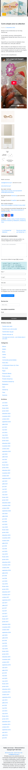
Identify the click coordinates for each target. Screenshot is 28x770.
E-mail (3, 277)
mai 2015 (4, 675)
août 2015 (4, 667)
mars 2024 (5, 405)
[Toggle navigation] (4, 14)
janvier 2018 (5, 589)
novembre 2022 (6, 446)
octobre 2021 (5, 475)
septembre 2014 (6, 697)
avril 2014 (4, 710)
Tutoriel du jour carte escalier (9, 329)
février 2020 (5, 529)
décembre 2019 (6, 535)
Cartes (13, 219)
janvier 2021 (5, 500)
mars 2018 (5, 583)
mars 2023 (5, 435)
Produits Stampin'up (20, 219)
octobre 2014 (5, 694)
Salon (3, 387)
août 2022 (4, 454)
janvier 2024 (5, 411)
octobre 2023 (5, 419)
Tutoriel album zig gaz (8, 331)
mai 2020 (4, 521)
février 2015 (5, 683)
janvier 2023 (5, 440)
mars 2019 (5, 554)
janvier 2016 (5, 654)
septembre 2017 (6, 600)
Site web (3, 282)
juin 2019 (4, 546)
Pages (3, 370)
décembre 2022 (6, 443)
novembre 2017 (6, 594)
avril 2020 (4, 524)
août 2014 (4, 700)
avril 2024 (4, 402)
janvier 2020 (5, 532)
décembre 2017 (6, 592)
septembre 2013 (6, 729)
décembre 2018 (6, 562)
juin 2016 (4, 640)
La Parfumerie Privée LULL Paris (10, 365)
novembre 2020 (6, 505)
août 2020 (4, 513)
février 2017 (5, 619)
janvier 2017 (5, 621)
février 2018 (5, 586)
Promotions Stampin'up (7, 220)
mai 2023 (4, 429)
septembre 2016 (6, 632)
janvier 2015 (5, 686)
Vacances (4, 395)
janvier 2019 (5, 559)
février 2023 (5, 438)
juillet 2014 (5, 702)
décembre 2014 (6, 689)
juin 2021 (4, 486)
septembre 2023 (6, 421)
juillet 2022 (5, 456)
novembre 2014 (6, 692)
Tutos (2, 222)
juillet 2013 (5, 735)
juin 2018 (4, 575)
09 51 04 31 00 (18, 752)
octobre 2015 (5, 662)
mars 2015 (5, 681)
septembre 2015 (6, 664)
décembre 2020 (6, 502)
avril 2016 (4, 646)
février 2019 (5, 556)
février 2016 (5, 651)
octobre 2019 (5, 540)
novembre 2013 (6, 724)
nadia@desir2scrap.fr (6, 182)
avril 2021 (4, 492)
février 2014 (5, 716)
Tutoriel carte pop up (7, 334)
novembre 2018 (6, 564)
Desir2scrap (14, 195)
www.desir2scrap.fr (6, 186)
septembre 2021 (6, 478)
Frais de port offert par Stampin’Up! (21, 231)
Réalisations (16, 220)
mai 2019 (4, 548)
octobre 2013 (5, 727)
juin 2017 (4, 608)
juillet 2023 (5, 424)
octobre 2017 (5, 597)
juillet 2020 (5, 516)
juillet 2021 (5, 483)
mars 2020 (5, 527)
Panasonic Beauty (6, 373)
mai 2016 (4, 643)
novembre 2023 (6, 416)
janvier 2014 (5, 719)
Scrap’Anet (13, 200)
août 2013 (4, 732)
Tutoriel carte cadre (7, 326)
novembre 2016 (6, 627)
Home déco (5, 362)
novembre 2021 (6, 473)
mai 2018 (4, 578)
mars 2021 (5, 494)
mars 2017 (5, 616)
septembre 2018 (6, 570)
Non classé (5, 368)
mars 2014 (5, 713)
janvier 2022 (5, 467)
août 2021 (4, 481)
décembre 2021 (6, 470)
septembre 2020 (6, 510)
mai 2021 (4, 489)
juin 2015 (4, 673)
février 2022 (5, 465)
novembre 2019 (6, 538)
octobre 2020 (5, 508)
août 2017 (4, 602)
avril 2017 (4, 613)
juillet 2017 (5, 605)
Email (2, 312)
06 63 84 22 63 (9, 752)
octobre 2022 (5, 448)
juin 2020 (4, 519)
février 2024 (5, 408)
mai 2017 (4, 610)
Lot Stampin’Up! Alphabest (6, 231)
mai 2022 (4, 459)
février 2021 (5, 497)
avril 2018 (4, 581)
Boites (3, 351)
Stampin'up (23, 220)
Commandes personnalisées (9, 360)
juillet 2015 (5, 670)
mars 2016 (5, 648)
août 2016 (4, 635)
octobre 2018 (5, 567)
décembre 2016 (6, 624)
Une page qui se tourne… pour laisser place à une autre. (13, 337)
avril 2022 (4, 462)
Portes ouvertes (6, 376)
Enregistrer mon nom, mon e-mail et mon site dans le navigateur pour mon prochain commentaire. (14, 290)
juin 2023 (4, 427)
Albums (4, 346)
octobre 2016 (5, 629)
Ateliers (9, 219)
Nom (2, 271)
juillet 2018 (5, 573)
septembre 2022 (6, 451)
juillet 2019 (5, 543)
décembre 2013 (6, 721)
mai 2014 (4, 708)
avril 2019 (4, 551)
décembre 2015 (6, 656)
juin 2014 (4, 705)
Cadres (4, 354)
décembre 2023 (6, 413)
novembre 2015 (6, 659)
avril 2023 (4, 432)
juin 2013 (4, 737)
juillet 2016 (5, 638)
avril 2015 (4, 678)
